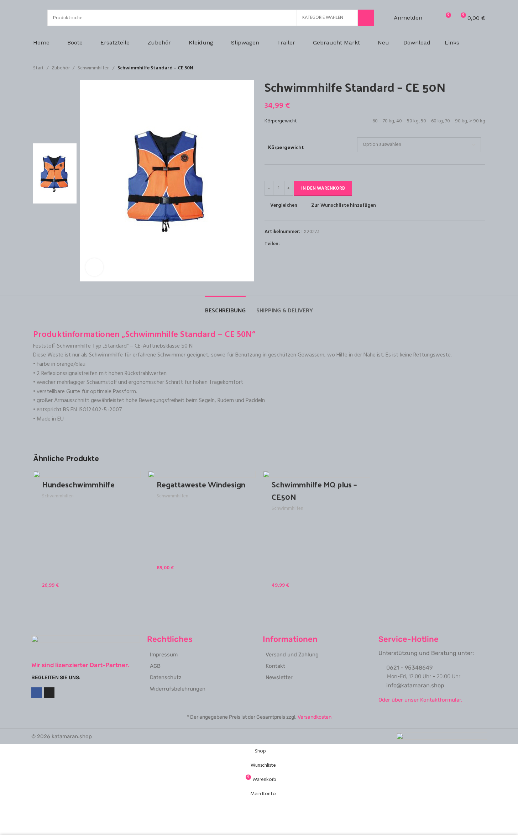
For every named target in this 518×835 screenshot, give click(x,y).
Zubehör (61, 68)
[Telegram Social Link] (318, 244)
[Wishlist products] (432, 18)
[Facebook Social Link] (284, 244)
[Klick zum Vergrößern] (94, 267)
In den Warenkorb (323, 188)
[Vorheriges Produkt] (464, 68)
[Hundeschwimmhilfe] (87, 533)
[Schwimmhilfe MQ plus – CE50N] (317, 533)
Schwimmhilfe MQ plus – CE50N (314, 490)
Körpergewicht (286, 147)
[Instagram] (49, 692)
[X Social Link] (292, 244)
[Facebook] (36, 692)
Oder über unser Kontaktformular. (420, 700)
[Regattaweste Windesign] (202, 524)
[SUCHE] (366, 18)
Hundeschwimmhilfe (78, 484)
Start (38, 68)
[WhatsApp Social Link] (309, 244)
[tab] (225, 306)
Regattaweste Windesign (201, 484)
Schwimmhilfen (94, 68)
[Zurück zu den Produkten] (472, 68)
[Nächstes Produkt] (481, 68)
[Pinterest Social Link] (301, 244)
